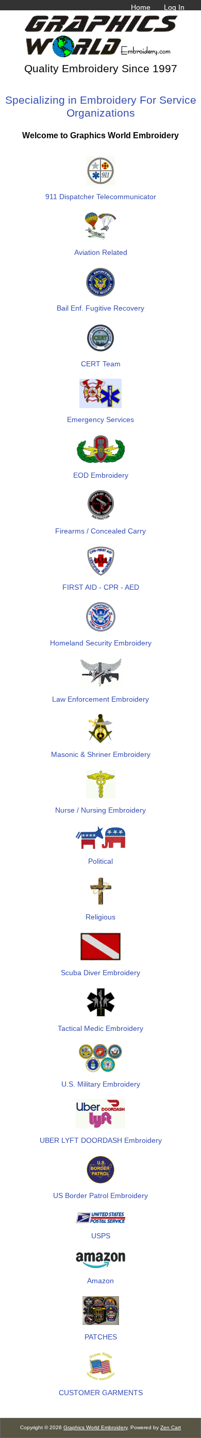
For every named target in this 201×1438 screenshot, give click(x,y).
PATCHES (101, 1336)
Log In (174, 7)
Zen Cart (170, 1427)
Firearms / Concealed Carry (100, 531)
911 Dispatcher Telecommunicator (100, 196)
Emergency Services (100, 419)
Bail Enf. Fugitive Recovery (100, 308)
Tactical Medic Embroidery (100, 1028)
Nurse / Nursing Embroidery (100, 810)
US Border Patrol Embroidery (100, 1195)
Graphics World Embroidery (95, 1427)
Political (100, 861)
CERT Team (101, 364)
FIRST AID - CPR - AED (100, 587)
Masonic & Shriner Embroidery (100, 754)
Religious (100, 917)
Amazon (100, 1281)
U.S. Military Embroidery (100, 1084)
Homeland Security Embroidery (101, 643)
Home (140, 7)
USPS (100, 1236)
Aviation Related (100, 252)
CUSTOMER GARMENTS (101, 1392)
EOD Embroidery (100, 475)
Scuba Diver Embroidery (100, 972)
